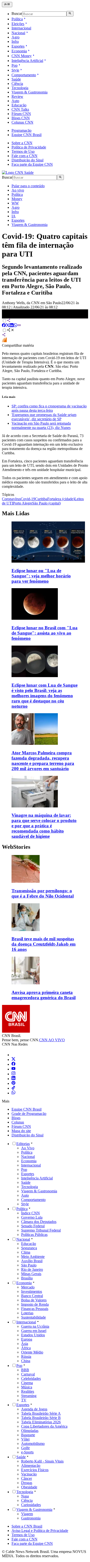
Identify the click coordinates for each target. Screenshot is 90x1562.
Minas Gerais (31, 1274)
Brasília (27, 1278)
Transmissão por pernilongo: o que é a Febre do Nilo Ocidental (43, 893)
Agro (15, 37)
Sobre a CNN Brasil (27, 1526)
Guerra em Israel (33, 1331)
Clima (25, 1252)
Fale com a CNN (24, 156)
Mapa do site (21, 1131)
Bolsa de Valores (34, 1300)
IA (14, 216)
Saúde (16, 79)
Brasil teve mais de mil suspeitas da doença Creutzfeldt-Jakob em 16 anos (44, 944)
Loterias (27, 1313)
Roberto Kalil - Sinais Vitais (42, 1461)
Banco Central (32, 1296)
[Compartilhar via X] (8, 326)
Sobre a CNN (22, 143)
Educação (19, 105)
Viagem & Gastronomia (30, 92)
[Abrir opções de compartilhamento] (10, 331)
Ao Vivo (27, 1148)
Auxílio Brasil (31, 1261)
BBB (25, 1370)
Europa (26, 1339)
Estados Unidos (33, 1335)
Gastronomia (31, 1518)
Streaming (28, 1396)
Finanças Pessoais (34, 1309)
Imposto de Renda (35, 1304)
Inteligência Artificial (27, 61)
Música (26, 1387)
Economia (19, 51)
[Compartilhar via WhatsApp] (15, 326)
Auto (15, 101)
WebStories (16, 847)
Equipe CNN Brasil (27, 135)
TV (23, 1400)
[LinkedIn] (13, 1079)
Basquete (28, 1435)
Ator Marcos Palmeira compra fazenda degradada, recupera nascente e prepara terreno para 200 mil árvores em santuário (43, 760)
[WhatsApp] (13, 1093)
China (25, 1361)
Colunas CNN (22, 122)
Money (17, 199)
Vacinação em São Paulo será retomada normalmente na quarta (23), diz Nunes (41, 425)
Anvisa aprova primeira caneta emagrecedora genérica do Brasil (44, 995)
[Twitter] (13, 1060)
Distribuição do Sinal (27, 160)
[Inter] (14, 1055)
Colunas (18, 1122)
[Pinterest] (13, 1083)
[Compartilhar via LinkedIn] (11, 326)
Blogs (16, 1118)
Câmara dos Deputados (38, 1222)
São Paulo (28, 1265)
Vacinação (29, 1474)
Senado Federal (33, 1226)
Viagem (27, 1514)
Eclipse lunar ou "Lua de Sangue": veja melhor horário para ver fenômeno (41, 576)
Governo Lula (31, 1217)
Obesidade (29, 1487)
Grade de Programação (29, 1114)
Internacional (21, 28)
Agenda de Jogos (34, 1409)
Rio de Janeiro (32, 1269)
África (26, 1348)
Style (15, 70)
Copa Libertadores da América (44, 1426)
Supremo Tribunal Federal (41, 1230)
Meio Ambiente (33, 1257)
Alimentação (30, 1465)
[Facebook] (13, 1064)
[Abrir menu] (7, 4)
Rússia (26, 1356)
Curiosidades (31, 1505)
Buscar (17, 14)
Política (17, 19)
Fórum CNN (21, 114)
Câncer (26, 1478)
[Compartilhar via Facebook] (4, 326)
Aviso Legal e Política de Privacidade (40, 1531)
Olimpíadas (29, 1431)
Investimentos (31, 1291)
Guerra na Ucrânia (35, 1326)
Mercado (28, 1287)
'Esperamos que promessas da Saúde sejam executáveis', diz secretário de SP (44, 417)
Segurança (29, 1248)
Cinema (27, 1383)
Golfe (25, 1448)
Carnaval (28, 1374)
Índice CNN (30, 1213)
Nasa (25, 1496)
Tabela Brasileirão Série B (41, 1418)
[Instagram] (13, 1074)
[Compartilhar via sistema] (4, 335)
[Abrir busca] (69, 13)
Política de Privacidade (29, 147)
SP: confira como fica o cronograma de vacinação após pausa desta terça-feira (49, 408)
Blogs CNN (21, 118)
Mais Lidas (15, 513)
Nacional (18, 33)
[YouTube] (13, 1069)
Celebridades (31, 1378)
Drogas (26, 1483)
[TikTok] (13, 1088)
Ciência (17, 84)
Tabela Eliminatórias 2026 (41, 1422)
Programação (21, 130)
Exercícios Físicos (34, 1470)
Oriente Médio (32, 1352)
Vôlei (25, 1439)
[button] (45, 877)
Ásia (24, 1344)
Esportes (18, 46)
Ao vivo (18, 190)
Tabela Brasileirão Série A (41, 1413)
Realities (27, 1391)
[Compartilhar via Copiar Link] (19, 326)
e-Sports (27, 1452)
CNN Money (22, 56)
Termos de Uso (23, 151)
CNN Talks (20, 109)
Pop (15, 65)
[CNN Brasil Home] (18, 172)
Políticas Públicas (34, 1235)
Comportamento (24, 75)
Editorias (23, 1144)
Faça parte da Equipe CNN (32, 164)
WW (15, 203)
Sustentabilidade (33, 1317)
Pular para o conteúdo (28, 186)
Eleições (18, 24)
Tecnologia (20, 88)
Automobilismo (33, 1443)
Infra (15, 41)
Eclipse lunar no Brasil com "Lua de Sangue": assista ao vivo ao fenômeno (45, 633)
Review (17, 96)
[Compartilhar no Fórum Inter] (4, 341)
